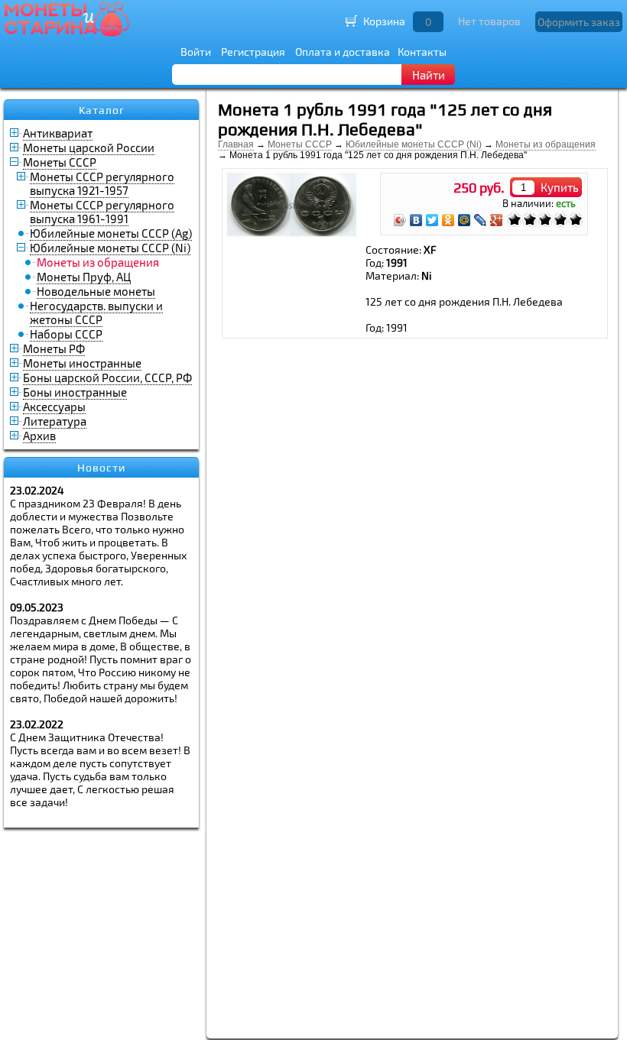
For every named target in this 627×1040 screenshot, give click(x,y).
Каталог (102, 110)
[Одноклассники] (448, 220)
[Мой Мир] (464, 220)
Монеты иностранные (82, 363)
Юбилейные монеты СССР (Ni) (110, 247)
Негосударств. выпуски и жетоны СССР (96, 312)
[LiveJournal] (481, 220)
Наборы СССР (66, 334)
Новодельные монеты (96, 291)
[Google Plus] (497, 220)
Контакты (422, 51)
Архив (39, 435)
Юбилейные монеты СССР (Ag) (111, 233)
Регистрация (253, 51)
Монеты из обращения (545, 144)
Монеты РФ (54, 348)
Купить (560, 187)
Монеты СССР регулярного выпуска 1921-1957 (102, 183)
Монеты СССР (59, 162)
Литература (54, 421)
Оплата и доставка (342, 51)
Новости (101, 468)
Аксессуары (54, 406)
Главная (236, 144)
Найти (428, 75)
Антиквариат (58, 133)
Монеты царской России (88, 147)
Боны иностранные (75, 392)
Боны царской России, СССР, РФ (107, 377)
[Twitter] (432, 220)
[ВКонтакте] (416, 220)
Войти (195, 51)
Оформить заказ (579, 21)
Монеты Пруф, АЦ (84, 276)
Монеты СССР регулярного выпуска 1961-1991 (102, 211)
